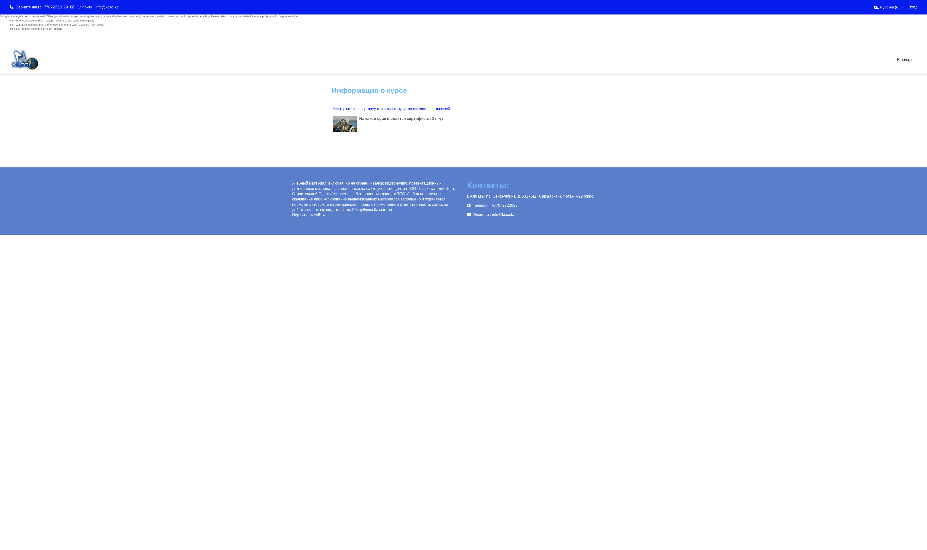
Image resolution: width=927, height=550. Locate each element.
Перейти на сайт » (308, 215)
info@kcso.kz (106, 7)
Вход (912, 7)
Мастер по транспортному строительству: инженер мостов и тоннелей (391, 109)
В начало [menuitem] (905, 60)
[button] (888, 7)
